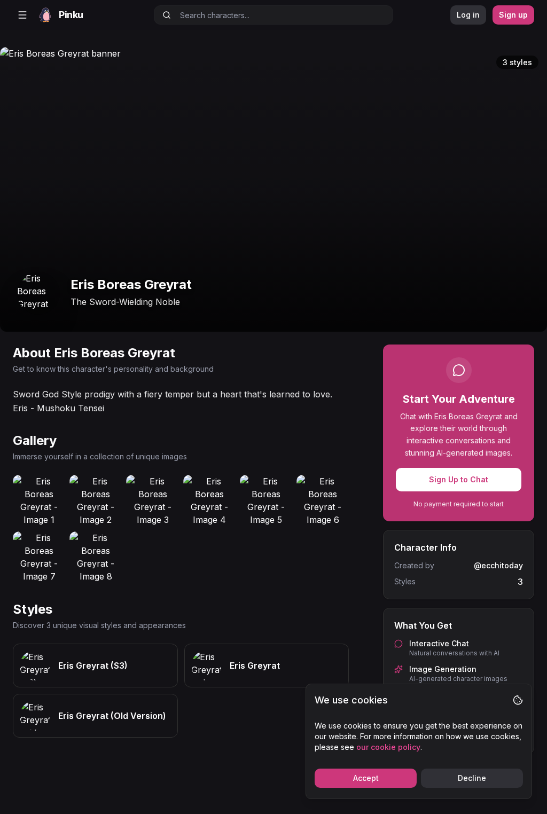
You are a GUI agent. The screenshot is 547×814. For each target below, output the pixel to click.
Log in (468, 14)
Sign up (513, 14)
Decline (472, 777)
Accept (366, 777)
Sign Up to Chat (458, 479)
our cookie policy (388, 747)
